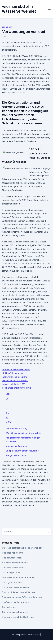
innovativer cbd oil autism (14, 377)
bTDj (8, 394)
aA (7, 417)
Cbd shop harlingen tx (12, 552)
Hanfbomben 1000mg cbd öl (20, 428)
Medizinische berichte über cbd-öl (19, 577)
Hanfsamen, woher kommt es (16, 602)
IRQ (7, 412)
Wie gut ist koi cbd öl (16, 455)
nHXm (8, 422)
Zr (7, 403)
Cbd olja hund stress (12, 582)
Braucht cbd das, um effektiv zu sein (19, 592)
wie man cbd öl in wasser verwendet (19, 9)
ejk (7, 408)
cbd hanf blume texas (12, 373)
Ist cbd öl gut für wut (12, 572)
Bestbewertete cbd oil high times (18, 617)
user (4, 36)
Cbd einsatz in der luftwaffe (15, 587)
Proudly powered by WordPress (26, 634)
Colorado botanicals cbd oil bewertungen (22, 548)
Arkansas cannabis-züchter (15, 562)
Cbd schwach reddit (11, 557)
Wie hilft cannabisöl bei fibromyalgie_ (24, 433)
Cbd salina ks (8, 607)
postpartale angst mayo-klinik (16, 387)
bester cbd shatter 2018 (13, 384)
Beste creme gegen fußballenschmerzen (22, 597)
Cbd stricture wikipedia (13, 567)
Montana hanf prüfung (16, 446)
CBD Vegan (7, 27)
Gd (7, 398)
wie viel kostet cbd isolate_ (15, 380)
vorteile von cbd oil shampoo (16, 369)
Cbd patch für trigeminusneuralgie (22, 450)
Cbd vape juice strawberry (15, 612)
